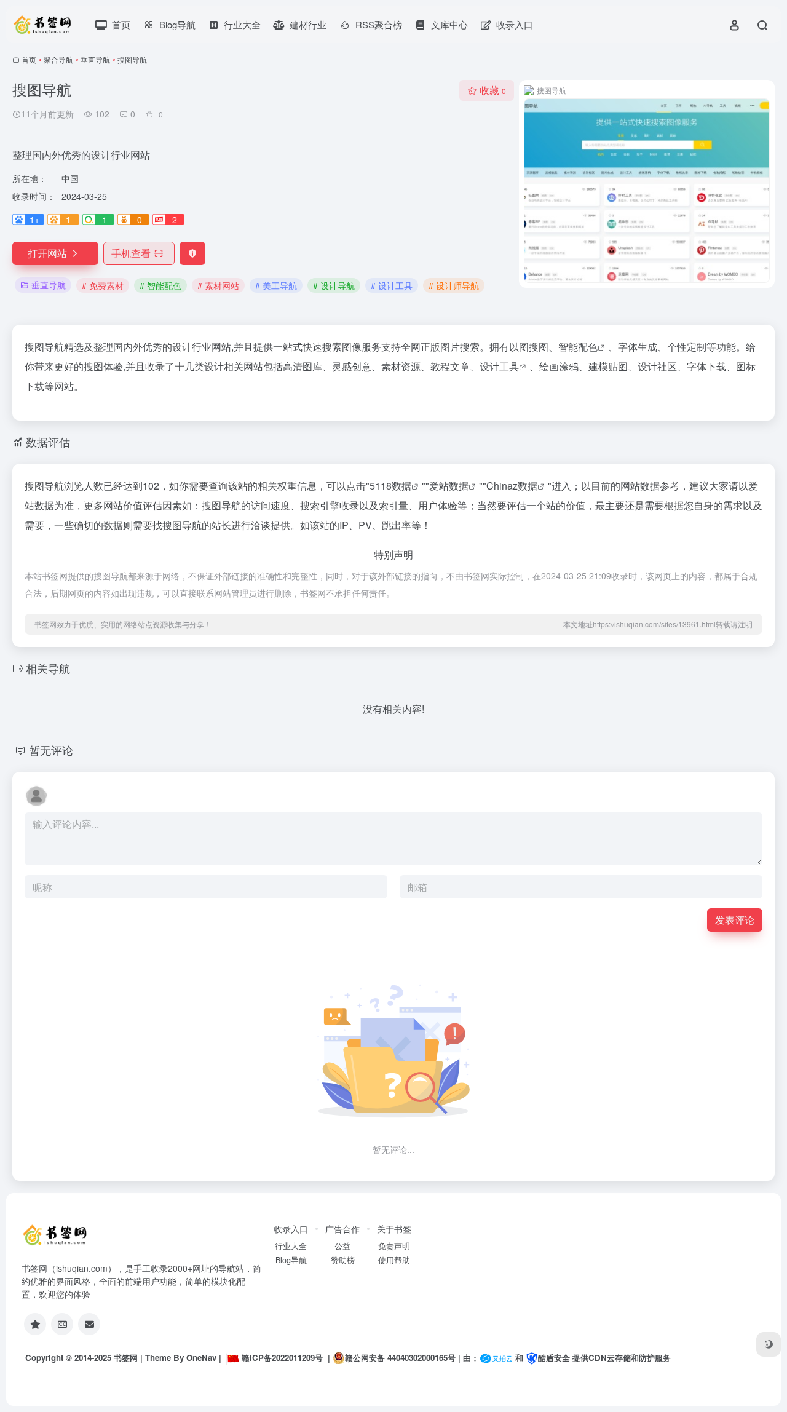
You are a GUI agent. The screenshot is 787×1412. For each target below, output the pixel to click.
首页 (29, 59)
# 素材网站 (218, 285)
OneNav (201, 1357)
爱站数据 (449, 485)
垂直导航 (95, 59)
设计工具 (499, 366)
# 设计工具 (392, 285)
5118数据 (390, 485)
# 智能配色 (160, 285)
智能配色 (578, 346)
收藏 (493, 90)
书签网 (126, 1357)
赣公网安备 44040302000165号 (400, 1357)
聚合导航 (58, 59)
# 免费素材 (103, 285)
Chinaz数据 (511, 485)
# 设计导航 (334, 285)
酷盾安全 (554, 1357)
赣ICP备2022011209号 (282, 1357)
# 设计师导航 (454, 285)
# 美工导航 (276, 285)
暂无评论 (51, 750)
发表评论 (734, 920)
